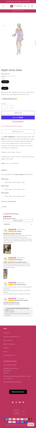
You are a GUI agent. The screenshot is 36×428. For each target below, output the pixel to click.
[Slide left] (14, 66)
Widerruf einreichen (18, 392)
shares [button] (5, 206)
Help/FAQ (6, 333)
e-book (5, 81)
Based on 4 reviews (9, 218)
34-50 (5, 88)
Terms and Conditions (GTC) (11, 336)
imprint (5, 351)
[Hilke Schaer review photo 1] (7, 249)
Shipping (3, 76)
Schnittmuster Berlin (15, 424)
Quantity (3, 103)
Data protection (8, 340)
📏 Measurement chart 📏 (9, 98)
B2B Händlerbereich (9, 355)
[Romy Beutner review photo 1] (5, 274)
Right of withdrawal (9, 344)
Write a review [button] (17, 220)
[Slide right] (22, 66)
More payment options (18, 121)
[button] (3, 6)
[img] (12, 229)
